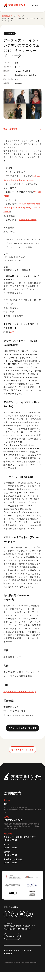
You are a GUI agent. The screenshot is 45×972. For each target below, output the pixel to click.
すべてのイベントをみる (23, 750)
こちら (13, 332)
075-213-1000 (11, 929)
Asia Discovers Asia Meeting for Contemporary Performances (22, 208)
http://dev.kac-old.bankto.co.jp (20, 692)
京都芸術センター (16, 5)
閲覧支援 (9, 954)
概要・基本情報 (11, 129)
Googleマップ (12, 936)
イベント (19, 16)
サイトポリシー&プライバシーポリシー (19, 950)
